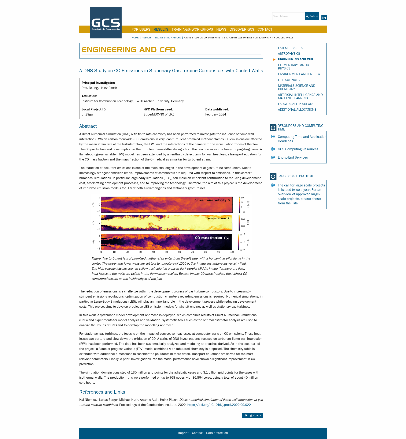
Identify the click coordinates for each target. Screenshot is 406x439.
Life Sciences (289, 80)
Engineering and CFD (168, 37)
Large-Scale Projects (295, 104)
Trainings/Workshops (192, 29)
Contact (265, 29)
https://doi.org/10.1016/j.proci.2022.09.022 (219, 405)
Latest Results (290, 48)
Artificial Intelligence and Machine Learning (300, 96)
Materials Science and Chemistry (296, 87)
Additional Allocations (297, 109)
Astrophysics (289, 54)
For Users (141, 29)
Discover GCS (242, 29)
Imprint (183, 433)
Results (161, 29)
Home (135, 37)
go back (255, 415)
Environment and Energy (299, 74)
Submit (313, 16)
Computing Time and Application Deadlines (302, 139)
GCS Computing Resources (298, 149)
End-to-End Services (293, 157)
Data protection (217, 433)
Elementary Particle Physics (295, 66)
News (221, 29)
